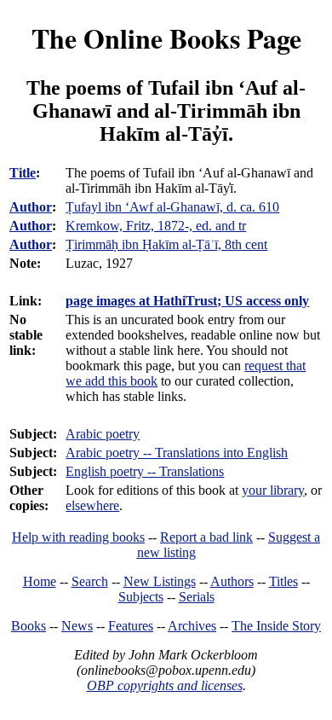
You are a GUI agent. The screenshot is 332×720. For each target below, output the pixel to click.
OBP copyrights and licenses (165, 685)
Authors (232, 581)
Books (28, 625)
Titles (283, 581)
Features (130, 625)
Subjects (140, 596)
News (77, 625)
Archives (192, 625)
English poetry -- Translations (145, 471)
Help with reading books (78, 537)
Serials (197, 596)
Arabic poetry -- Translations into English (177, 452)
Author (30, 207)
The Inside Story (276, 625)
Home (39, 581)
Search (90, 581)
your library (273, 490)
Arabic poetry (103, 434)
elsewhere (92, 505)
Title (22, 172)
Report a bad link (206, 537)
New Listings (159, 581)
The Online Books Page (166, 38)
